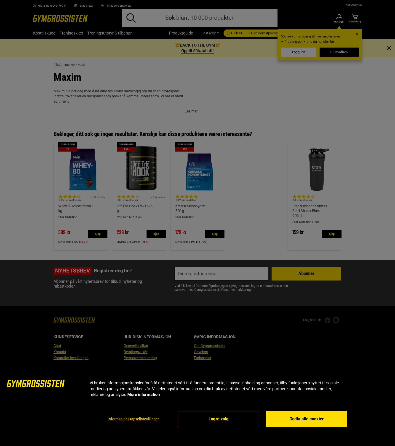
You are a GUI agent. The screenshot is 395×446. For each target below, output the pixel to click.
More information (143, 394)
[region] (197, 404)
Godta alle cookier (306, 419)
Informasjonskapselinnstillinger (133, 419)
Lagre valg (218, 419)
